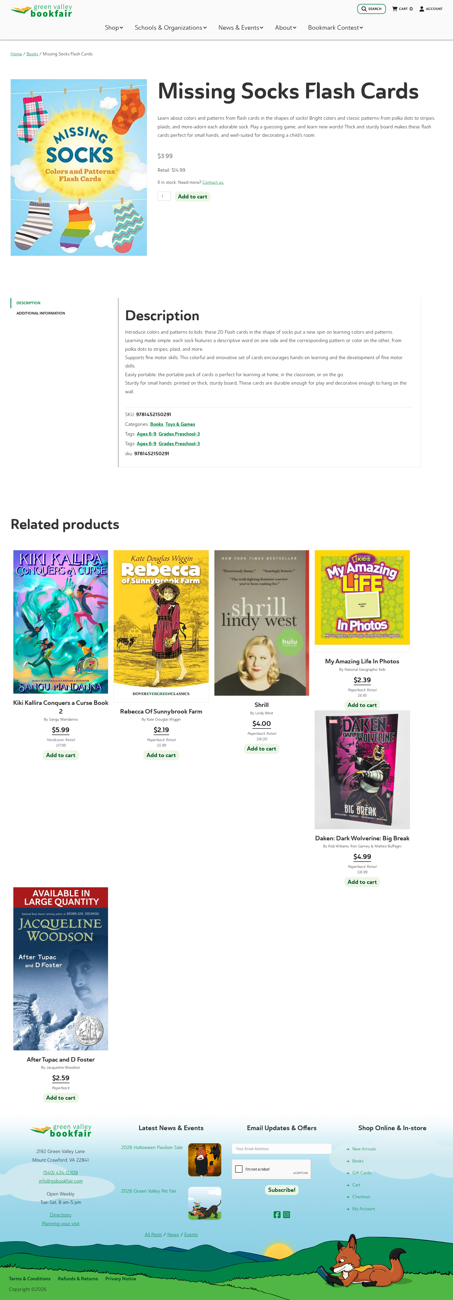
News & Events (238, 27)
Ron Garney (360, 846)
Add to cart (192, 197)
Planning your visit (60, 1223)
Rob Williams (338, 846)
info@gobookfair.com (61, 1181)
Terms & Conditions (29, 1279)
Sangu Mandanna (63, 719)
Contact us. (213, 182)
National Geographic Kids (364, 669)
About (283, 27)
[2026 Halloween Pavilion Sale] (204, 1159)
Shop (112, 27)
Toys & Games (180, 424)
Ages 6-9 (146, 434)
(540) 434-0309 (60, 1173)
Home (16, 53)
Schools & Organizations (168, 27)
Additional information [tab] (41, 313)
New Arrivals (364, 1148)
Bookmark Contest (333, 27)
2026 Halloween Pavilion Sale (152, 1147)
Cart (356, 1184)
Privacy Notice (120, 1279)
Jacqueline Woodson (63, 1067)
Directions (60, 1215)
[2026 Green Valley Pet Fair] (204, 1203)
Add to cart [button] (61, 755)
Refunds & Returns (78, 1279)
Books (32, 53)
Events (191, 1235)
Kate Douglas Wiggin (164, 719)
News (173, 1235)
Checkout (361, 1196)
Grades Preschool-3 (179, 434)
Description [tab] (28, 303)
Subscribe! (281, 1190)
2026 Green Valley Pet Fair (148, 1191)
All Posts (153, 1235)
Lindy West (264, 713)
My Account (363, 1208)
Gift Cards (361, 1172)
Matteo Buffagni (388, 846)
